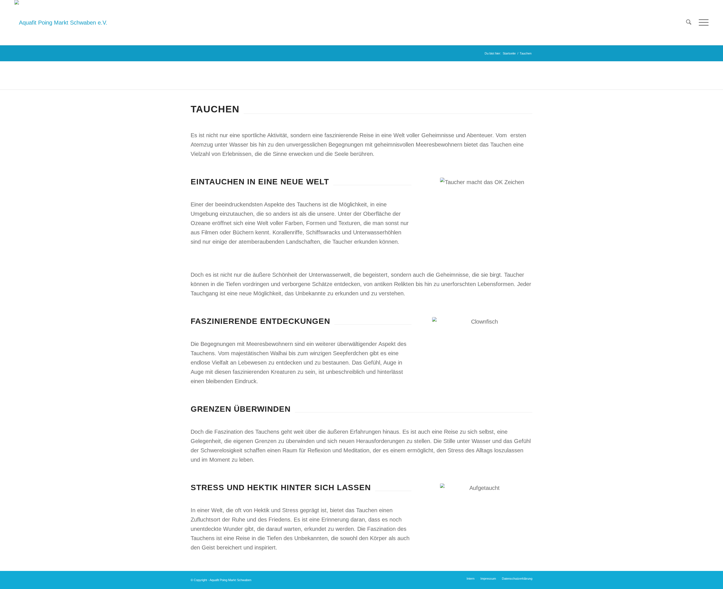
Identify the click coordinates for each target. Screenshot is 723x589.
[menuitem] (688, 22)
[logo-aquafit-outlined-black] (60, 22)
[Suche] (688, 22)
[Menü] (702, 22)
